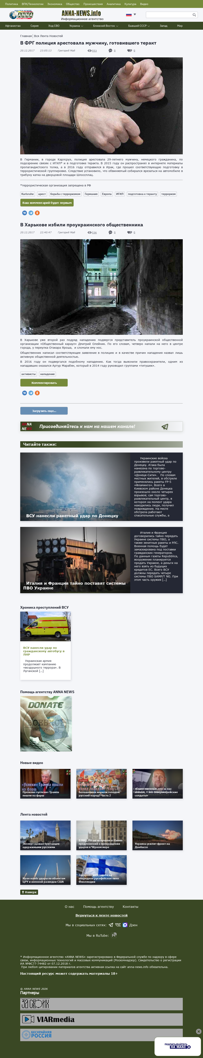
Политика (11, 4)
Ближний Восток (104, 26)
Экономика (54, 4)
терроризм (168, 194)
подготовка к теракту (142, 194)
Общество (72, 4)
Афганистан (13, 26)
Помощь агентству (98, 906)
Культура (130, 4)
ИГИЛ (120, 194)
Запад (163, 26)
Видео (144, 4)
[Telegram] (31, 213)
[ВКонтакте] (24, 213)
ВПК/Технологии (32, 4)
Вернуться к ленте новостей (102, 915)
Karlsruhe (27, 194)
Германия (91, 194)
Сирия (34, 26)
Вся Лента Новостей (48, 36)
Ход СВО (53, 26)
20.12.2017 (36, 50)
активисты (28, 374)
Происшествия (93, 4)
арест (42, 194)
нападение (47, 374)
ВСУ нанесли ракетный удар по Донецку (72, 515)
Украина (74, 26)
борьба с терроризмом (65, 194)
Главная (26, 36)
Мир (180, 26)
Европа (107, 194)
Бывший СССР (137, 26)
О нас (69, 906)
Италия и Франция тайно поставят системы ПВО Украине (74, 585)
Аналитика (114, 4)
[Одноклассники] (37, 213)
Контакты (130, 906)
